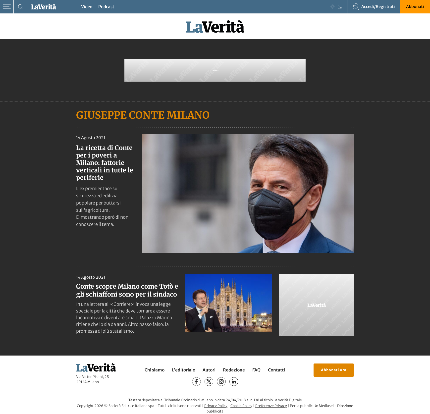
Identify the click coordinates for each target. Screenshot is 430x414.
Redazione (234, 370)
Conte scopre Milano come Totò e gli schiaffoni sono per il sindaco (127, 290)
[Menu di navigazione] (7, 7)
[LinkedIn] (233, 381)
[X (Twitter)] (209, 381)
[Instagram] (221, 381)
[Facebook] (196, 381)
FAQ (256, 370)
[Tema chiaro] (332, 6)
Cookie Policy (241, 406)
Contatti (276, 370)
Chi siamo (154, 370)
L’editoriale (183, 370)
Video (86, 6)
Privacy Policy (215, 406)
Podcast (106, 6)
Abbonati (415, 6)
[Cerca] (20, 7)
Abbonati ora (333, 370)
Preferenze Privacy (271, 406)
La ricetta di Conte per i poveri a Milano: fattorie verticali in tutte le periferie (104, 163)
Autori (209, 370)
